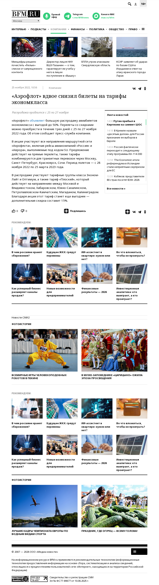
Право (133, 29)
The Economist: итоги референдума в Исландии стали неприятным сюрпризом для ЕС (125, 165)
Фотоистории (21, 324)
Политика (96, 29)
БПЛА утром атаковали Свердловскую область (95, 63)
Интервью (19, 29)
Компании (58, 29)
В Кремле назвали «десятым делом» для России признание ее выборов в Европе (125, 136)
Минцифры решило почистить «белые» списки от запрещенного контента (27, 67)
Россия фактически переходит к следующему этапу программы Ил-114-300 (124, 150)
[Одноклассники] (145, 88)
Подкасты (38, 29)
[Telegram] (139, 88)
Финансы (78, 29)
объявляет (37, 120)
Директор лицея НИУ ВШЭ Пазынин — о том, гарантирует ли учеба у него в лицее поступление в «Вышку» (61, 68)
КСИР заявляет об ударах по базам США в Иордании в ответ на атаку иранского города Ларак (131, 68)
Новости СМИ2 (20, 317)
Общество (116, 29)
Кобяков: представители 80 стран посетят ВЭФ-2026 (125, 178)
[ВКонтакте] (134, 88)
